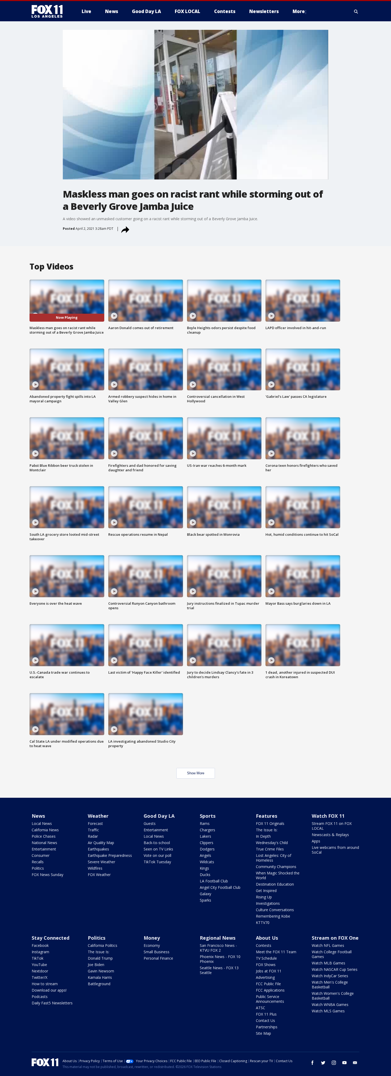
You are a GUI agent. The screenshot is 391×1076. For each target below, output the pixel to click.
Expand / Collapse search (356, 11)
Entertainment (44, 849)
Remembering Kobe (273, 916)
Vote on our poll (157, 855)
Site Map (263, 1033)
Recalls (38, 861)
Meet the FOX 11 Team (276, 951)
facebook (312, 1062)
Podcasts (40, 996)
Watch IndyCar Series (330, 975)
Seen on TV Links (158, 849)
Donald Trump (100, 958)
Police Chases (44, 836)
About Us (267, 938)
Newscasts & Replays (330, 834)
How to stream (45, 983)
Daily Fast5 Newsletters (52, 1002)
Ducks (205, 874)
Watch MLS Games (328, 1010)
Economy (152, 945)
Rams (205, 823)
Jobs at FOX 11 (268, 970)
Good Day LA (159, 816)
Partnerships (266, 1026)
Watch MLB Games (328, 962)
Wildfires (95, 868)
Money (152, 938)
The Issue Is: (266, 829)
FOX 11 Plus (266, 1014)
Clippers (206, 842)
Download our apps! (49, 990)
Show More (195, 773)
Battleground (99, 983)
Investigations (268, 903)
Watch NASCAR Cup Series (334, 969)
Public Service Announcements (270, 999)
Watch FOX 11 (328, 816)
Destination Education (275, 884)
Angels (205, 855)
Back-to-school (157, 842)
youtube (344, 1062)
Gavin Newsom (101, 970)
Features (266, 816)
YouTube (39, 964)
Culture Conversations (275, 909)
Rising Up (264, 896)
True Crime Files (270, 849)
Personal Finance (158, 958)
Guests (150, 823)
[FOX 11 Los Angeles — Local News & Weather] (49, 11)
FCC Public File (268, 983)
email (355, 1062)
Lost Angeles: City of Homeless (273, 858)
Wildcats (207, 861)
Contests (263, 945)
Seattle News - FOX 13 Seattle (219, 970)
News (38, 816)
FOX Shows (266, 964)
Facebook (40, 945)
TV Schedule (266, 958)
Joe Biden (96, 964)
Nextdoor (40, 970)
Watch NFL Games (328, 945)
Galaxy (205, 893)
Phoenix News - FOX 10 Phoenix (220, 959)
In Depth (263, 836)
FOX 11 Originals (270, 823)
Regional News (217, 938)
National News (44, 842)
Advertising (265, 977)
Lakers (205, 836)
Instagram (40, 951)
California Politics (102, 945)
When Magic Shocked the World (278, 875)
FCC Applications (270, 990)
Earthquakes (98, 849)
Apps (316, 841)
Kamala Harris (100, 977)
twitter (323, 1062)
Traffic (93, 829)
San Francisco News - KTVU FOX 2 (218, 948)
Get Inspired (266, 890)
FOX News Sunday (47, 874)
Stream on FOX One (335, 938)
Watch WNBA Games (330, 1004)
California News (45, 829)
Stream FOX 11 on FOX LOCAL (332, 826)
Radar (93, 836)
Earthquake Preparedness (110, 855)
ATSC (260, 1007)
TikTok (37, 958)
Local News (42, 823)
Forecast (95, 823)
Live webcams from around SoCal (335, 850)
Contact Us (265, 1020)
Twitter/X (39, 977)
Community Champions (276, 866)
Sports (207, 816)
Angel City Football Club (220, 887)
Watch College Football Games (332, 954)
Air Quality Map (101, 842)
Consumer (40, 855)
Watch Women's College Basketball (333, 996)
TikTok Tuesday (157, 861)
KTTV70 (262, 922)
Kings (204, 868)
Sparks (205, 900)
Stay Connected (50, 938)
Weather (98, 816)
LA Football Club (214, 880)
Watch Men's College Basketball (330, 984)
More (299, 11)
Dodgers (207, 849)
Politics (38, 868)
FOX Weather (99, 874)
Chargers (207, 829)
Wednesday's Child (272, 842)
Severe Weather (101, 861)
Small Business (156, 951)
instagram (334, 1062)
